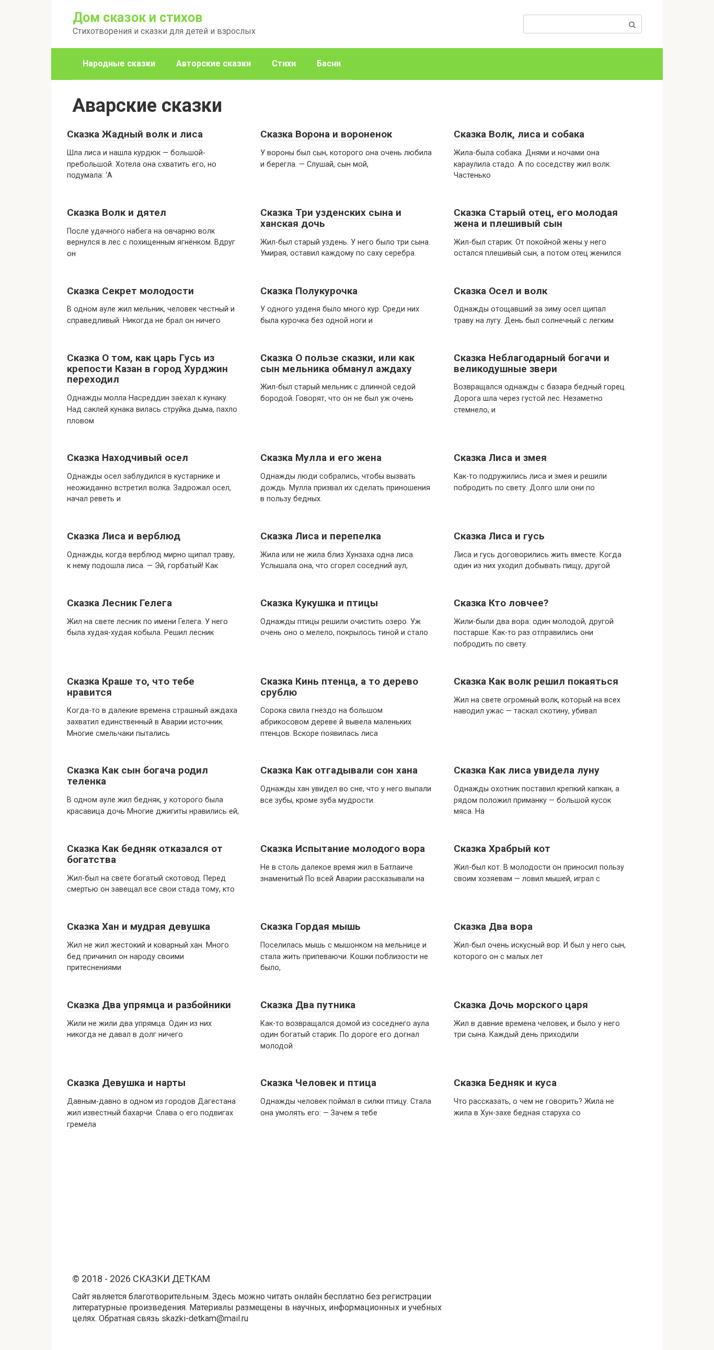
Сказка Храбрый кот (502, 849)
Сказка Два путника (307, 1005)
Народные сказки (119, 63)
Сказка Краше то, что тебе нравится (130, 686)
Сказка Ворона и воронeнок (326, 134)
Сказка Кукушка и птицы (319, 603)
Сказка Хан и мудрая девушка (138, 926)
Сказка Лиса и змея (500, 458)
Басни (329, 63)
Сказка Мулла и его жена (321, 458)
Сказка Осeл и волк (500, 291)
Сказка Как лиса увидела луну (527, 770)
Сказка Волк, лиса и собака (519, 134)
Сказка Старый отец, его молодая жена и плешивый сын (536, 217)
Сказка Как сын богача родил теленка (137, 775)
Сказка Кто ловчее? (501, 603)
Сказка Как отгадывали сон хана (339, 770)
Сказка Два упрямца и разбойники (149, 1005)
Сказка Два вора (493, 926)
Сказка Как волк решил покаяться (536, 681)
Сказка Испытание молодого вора (342, 849)
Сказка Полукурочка (309, 291)
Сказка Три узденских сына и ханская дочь (330, 217)
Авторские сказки (213, 63)
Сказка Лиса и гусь (499, 536)
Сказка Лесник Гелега (119, 603)
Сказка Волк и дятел (116, 212)
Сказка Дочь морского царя (521, 1005)
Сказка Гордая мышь (310, 926)
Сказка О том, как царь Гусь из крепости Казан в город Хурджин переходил (147, 369)
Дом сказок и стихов (137, 17)
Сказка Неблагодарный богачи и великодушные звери (531, 363)
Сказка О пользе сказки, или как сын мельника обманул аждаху (337, 363)
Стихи (284, 63)
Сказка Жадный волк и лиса (135, 134)
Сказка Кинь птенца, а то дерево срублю (339, 686)
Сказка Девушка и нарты (126, 1083)
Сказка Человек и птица (318, 1083)
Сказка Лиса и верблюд (123, 536)
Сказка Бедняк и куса (505, 1083)
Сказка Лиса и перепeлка (320, 536)
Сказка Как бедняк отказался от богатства (145, 854)
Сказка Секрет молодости (130, 291)
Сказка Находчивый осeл (127, 458)
